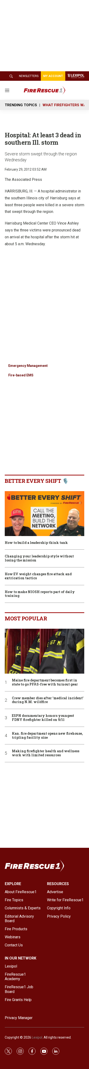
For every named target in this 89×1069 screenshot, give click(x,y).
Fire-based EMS (20, 375)
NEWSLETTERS (28, 76)
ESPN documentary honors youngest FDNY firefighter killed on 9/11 (43, 718)
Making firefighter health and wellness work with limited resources (45, 753)
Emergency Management (28, 366)
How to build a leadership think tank (36, 543)
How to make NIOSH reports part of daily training (40, 594)
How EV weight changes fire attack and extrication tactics (38, 576)
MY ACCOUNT (53, 76)
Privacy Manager (19, 1018)
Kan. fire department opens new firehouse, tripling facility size (47, 736)
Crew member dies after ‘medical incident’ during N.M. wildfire (48, 700)
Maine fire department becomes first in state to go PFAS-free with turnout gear (45, 682)
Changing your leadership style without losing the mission (39, 558)
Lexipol (37, 1037)
